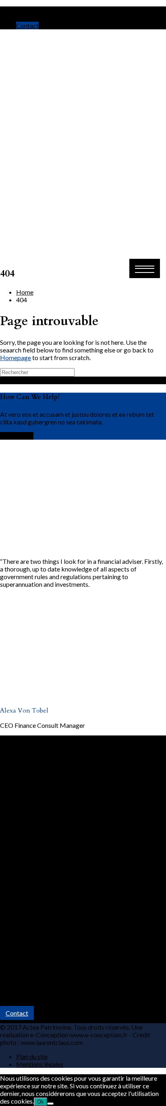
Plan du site (32, 1056)
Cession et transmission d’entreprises (67, 951)
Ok (40, 1102)
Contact (27, 25)
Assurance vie (35, 920)
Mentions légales (39, 1064)
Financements (35, 936)
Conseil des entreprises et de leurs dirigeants (77, 943)
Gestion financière (41, 913)
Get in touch (16, 436)
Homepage (15, 357)
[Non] (50, 1103)
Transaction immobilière (50, 928)
